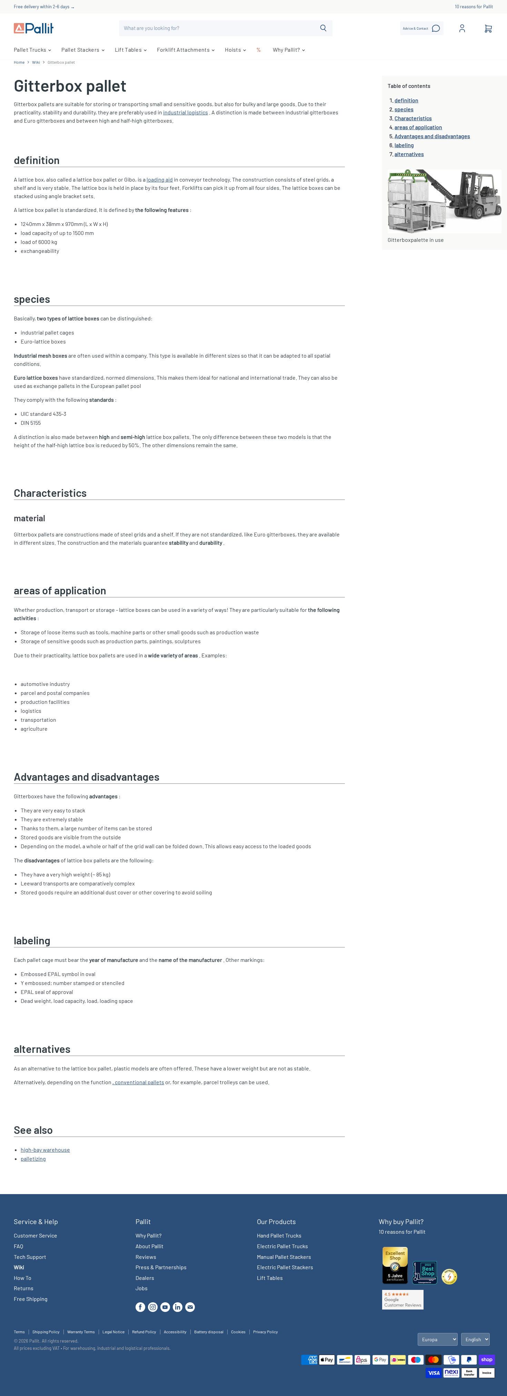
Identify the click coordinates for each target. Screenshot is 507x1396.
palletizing (33, 1158)
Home (19, 62)
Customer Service (35, 1235)
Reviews (146, 1256)
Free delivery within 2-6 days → (44, 6)
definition (406, 100)
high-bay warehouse (45, 1149)
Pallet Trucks (30, 49)
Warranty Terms (81, 1331)
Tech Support (30, 1256)
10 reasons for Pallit (474, 6)
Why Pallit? (287, 49)
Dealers (145, 1277)
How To (22, 1277)
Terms (19, 1331)
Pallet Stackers (80, 49)
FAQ (18, 1246)
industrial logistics (185, 112)
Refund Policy (144, 1331)
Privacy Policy (265, 1331)
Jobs (142, 1288)
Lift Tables (129, 49)
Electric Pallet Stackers (285, 1267)
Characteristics (413, 118)
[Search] (323, 28)
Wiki (36, 62)
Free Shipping (31, 1298)
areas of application (418, 127)
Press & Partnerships (161, 1267)
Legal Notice (113, 1331)
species (404, 109)
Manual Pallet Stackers (284, 1256)
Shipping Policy (46, 1331)
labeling (404, 145)
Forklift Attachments (184, 49)
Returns (23, 1288)
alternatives (409, 154)
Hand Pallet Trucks (279, 1235)
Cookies (238, 1331)
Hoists (233, 49)
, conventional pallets (138, 1082)
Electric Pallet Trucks (282, 1246)
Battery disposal (208, 1331)
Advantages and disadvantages (432, 136)
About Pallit (149, 1246)
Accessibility (175, 1331)
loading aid (160, 179)
